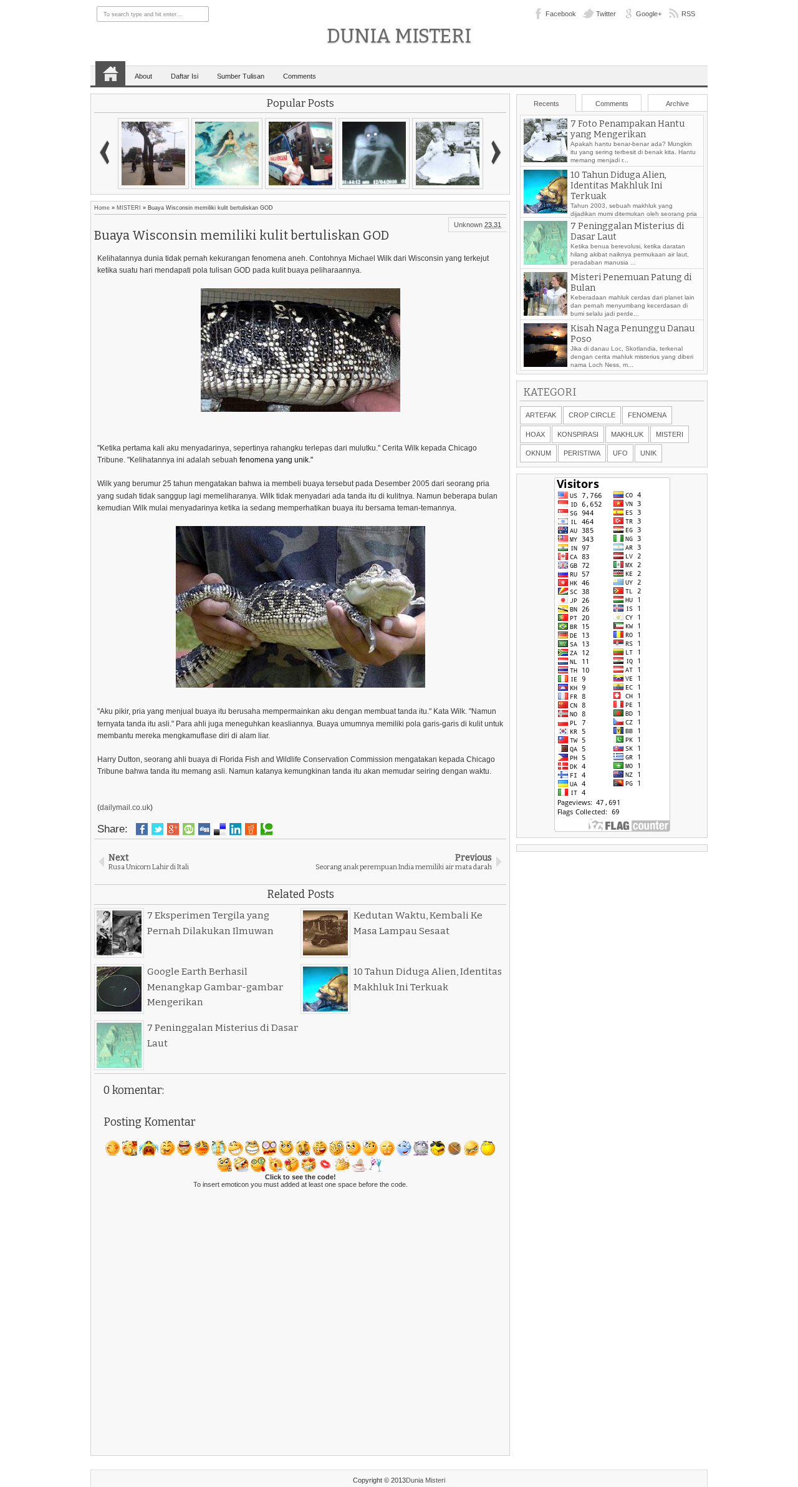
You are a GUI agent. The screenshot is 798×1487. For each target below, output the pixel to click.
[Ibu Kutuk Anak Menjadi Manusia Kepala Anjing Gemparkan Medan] (451, 153)
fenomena (257, 460)
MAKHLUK (627, 434)
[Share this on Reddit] (251, 829)
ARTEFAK (541, 415)
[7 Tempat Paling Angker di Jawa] (156, 153)
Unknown (468, 224)
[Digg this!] (204, 829)
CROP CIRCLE (592, 415)
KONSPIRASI (577, 434)
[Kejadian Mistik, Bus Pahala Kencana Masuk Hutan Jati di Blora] (230, 153)
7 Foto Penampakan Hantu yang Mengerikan (627, 138)
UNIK (648, 453)
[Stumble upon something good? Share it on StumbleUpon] (189, 829)
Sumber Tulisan (240, 76)
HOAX (535, 434)
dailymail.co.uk (125, 807)
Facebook (561, 13)
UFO (620, 453)
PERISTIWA (582, 453)
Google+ (648, 13)
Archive (677, 103)
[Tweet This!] (157, 829)
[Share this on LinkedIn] (235, 829)
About (143, 76)
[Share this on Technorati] (266, 829)
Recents (546, 103)
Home (110, 73)
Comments (299, 76)
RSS (688, 13)
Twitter (606, 13)
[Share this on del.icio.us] (220, 829)
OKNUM (538, 453)
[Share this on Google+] (173, 829)
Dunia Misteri (399, 35)
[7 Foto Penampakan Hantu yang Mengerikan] (377, 153)
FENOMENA (647, 415)
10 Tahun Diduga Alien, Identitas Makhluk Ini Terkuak (618, 194)
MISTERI (129, 208)
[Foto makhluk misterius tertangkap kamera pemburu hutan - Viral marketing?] (303, 153)
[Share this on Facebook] (142, 829)
